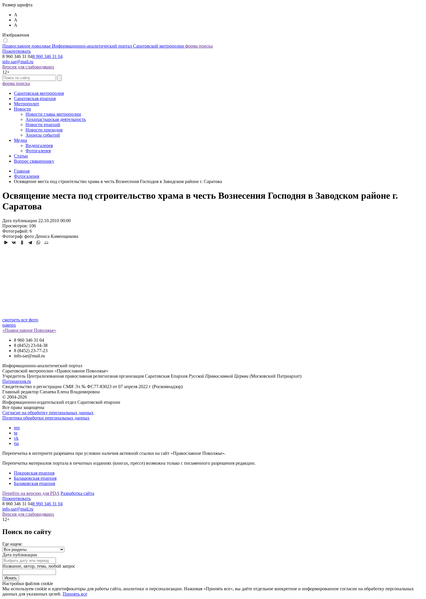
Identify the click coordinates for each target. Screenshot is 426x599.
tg (15, 432)
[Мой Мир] (46, 242)
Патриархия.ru (16, 381)
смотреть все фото (20, 319)
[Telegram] (30, 242)
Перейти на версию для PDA (30, 493)
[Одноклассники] (22, 242)
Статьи (21, 155)
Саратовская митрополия (39, 93)
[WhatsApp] (38, 242)
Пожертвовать (16, 51)
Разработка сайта (77, 493)
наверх (9, 325)
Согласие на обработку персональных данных (48, 412)
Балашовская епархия (35, 478)
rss (16, 443)
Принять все (75, 593)
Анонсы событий (43, 135)
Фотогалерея (38, 150)
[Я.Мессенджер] (5, 242)
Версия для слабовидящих (28, 66)
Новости (22, 108)
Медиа (20, 140)
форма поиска (199, 46)
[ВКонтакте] (13, 242)
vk (16, 438)
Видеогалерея (39, 145)
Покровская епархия (34, 472)
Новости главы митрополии (53, 114)
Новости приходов (44, 129)
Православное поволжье (93, 46)
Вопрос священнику (34, 161)
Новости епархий (43, 124)
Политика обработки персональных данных (46, 417)
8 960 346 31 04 (47, 56)
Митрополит (26, 103)
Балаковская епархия (34, 483)
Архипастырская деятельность (56, 119)
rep (17, 427)
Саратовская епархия (35, 98)
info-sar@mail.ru (17, 61)
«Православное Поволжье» (29, 330)
